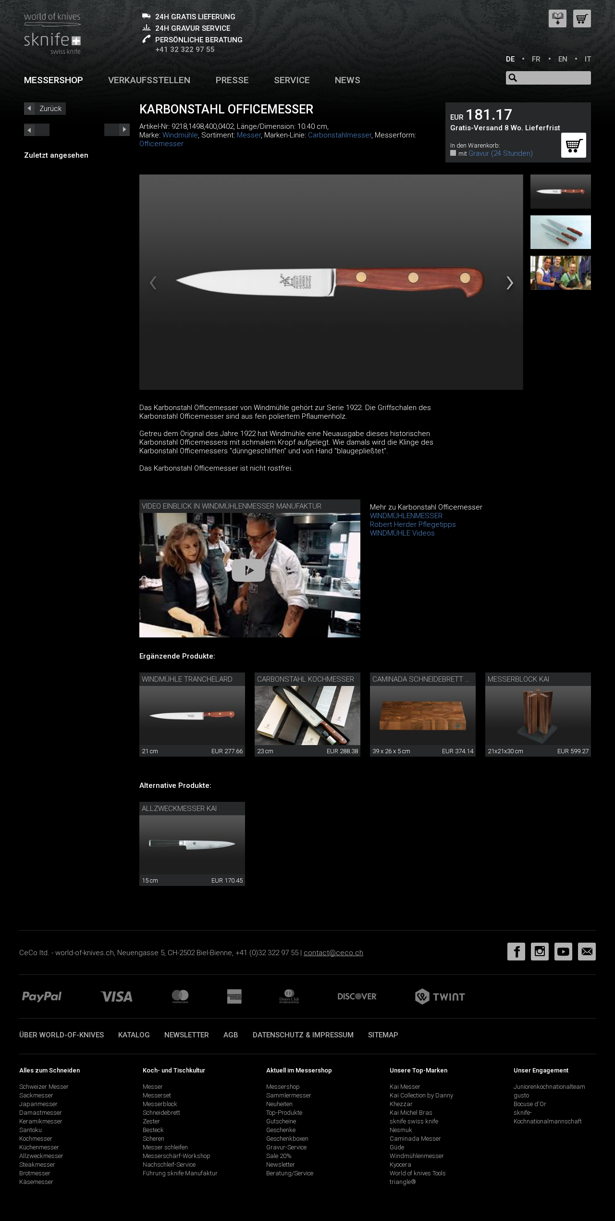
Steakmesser (37, 1164)
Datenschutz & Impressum (303, 1035)
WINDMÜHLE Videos (402, 533)
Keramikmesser (40, 1121)
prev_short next (117, 130)
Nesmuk (401, 1130)
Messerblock (160, 1104)
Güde (397, 1147)
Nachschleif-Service (169, 1164)
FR (536, 59)
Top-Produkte (284, 1112)
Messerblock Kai (518, 679)
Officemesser (161, 143)
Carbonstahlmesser (339, 135)
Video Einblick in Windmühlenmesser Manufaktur (231, 506)
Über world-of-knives (61, 1035)
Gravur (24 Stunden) (500, 153)
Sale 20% (279, 1155)
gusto (521, 1095)
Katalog (134, 1035)
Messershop (53, 80)
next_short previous (36, 130)
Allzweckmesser (41, 1155)
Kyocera (400, 1164)
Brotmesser (34, 1173)
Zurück (50, 108)
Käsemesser (36, 1181)
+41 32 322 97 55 (185, 49)
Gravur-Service (286, 1147)
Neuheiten (279, 1104)
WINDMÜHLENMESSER (406, 515)
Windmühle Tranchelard (187, 679)
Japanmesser (38, 1104)
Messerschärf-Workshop (176, 1155)
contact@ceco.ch (333, 952)
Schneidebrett (161, 1112)
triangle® (403, 1181)
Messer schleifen (165, 1147)
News (347, 80)
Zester (151, 1121)
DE (510, 59)
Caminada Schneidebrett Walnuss (435, 679)
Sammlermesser (288, 1095)
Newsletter (186, 1035)
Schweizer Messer (44, 1086)
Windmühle (180, 135)
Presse (232, 80)
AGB (230, 1035)
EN (562, 59)
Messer (249, 135)
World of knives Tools (418, 1173)
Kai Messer (405, 1086)
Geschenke (280, 1130)
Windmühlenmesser (417, 1155)
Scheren (153, 1138)
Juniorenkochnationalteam (549, 1086)
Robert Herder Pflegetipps (413, 524)
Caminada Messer (415, 1138)
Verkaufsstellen (149, 80)
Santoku (30, 1130)
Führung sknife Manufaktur (180, 1173)
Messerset (157, 1095)
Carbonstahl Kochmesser (305, 679)
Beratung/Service (289, 1173)
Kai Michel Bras (411, 1112)
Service (292, 80)
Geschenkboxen (287, 1138)
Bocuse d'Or (530, 1104)
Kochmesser (35, 1138)
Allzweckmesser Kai (179, 808)
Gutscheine (281, 1121)
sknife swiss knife (414, 1121)
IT (588, 59)
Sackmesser (36, 1095)
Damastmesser (40, 1112)
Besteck (153, 1130)
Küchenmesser (39, 1147)
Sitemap (383, 1035)
